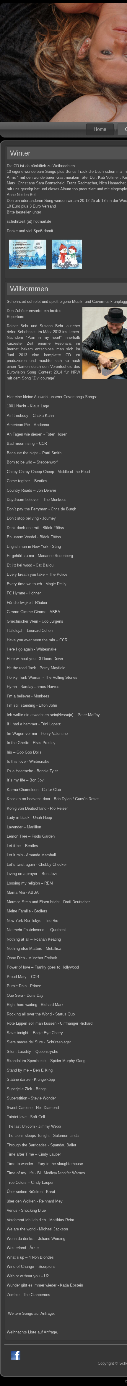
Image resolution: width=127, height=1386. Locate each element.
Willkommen (29, 289)
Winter (20, 153)
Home (100, 129)
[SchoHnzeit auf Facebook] (15, 1355)
